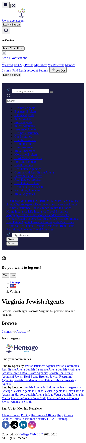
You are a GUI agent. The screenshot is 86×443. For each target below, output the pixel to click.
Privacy (68, 415)
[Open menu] (6, 5)
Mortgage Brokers (25, 154)
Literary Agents (24, 115)
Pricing (25, 415)
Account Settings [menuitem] (38, 70)
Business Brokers (25, 111)
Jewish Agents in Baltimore (41, 387)
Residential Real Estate (28, 186)
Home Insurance (24, 143)
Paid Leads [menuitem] (19, 70)
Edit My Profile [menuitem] (23, 65)
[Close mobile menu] (13, 6)
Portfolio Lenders (25, 161)
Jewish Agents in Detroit (59, 391)
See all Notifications (14, 58)
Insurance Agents (25, 129)
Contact (15, 415)
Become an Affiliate (43, 415)
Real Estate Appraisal (27, 179)
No (13, 275)
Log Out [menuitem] (60, 70)
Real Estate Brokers (26, 183)
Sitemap (62, 418)
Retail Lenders (23, 165)
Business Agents (24, 108)
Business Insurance (26, 133)
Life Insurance (23, 147)
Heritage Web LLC (30, 434)
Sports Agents (23, 122)
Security (41, 418)
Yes (5, 275)
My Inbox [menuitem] (40, 65)
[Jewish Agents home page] (22, 17)
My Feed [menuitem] (7, 65)
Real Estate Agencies (27, 169)
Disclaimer (28, 418)
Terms (17, 418)
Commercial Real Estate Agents (34, 172)
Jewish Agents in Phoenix (63, 398)
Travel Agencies (24, 194)
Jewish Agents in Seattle (17, 401)
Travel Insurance (24, 151)
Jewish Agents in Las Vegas (43, 394)
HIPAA (52, 418)
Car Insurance (23, 136)
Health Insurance (25, 140)
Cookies (7, 418)
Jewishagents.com (13, 20)
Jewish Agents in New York (28, 398)
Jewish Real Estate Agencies (30, 373)
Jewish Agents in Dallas (28, 391)
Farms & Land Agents (28, 176)
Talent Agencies (24, 125)
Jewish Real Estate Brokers (32, 376)
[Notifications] (6, 30)
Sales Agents (22, 118)
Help (60, 415)
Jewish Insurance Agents (41, 369)
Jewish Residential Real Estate (33, 380)
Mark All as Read (13, 48)
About (6, 415)
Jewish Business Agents (40, 366)
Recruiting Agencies (27, 190)
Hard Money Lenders (28, 158)
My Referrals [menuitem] (56, 65)
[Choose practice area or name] (51, 92)
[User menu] (3, 62)
